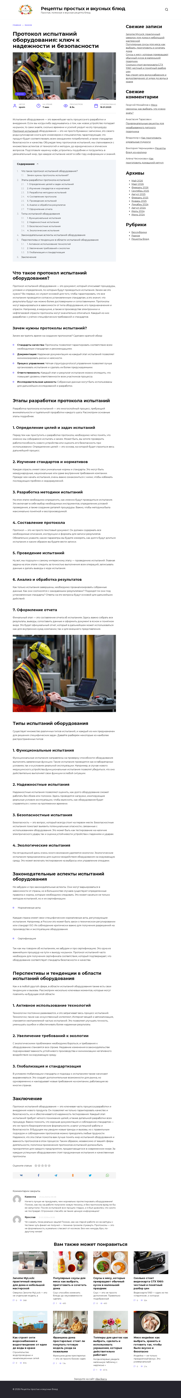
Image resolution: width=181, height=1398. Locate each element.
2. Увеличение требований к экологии (48, 248)
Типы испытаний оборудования (40, 213)
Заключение (28, 257)
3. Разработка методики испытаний (46, 192)
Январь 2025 (139, 201)
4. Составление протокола (41, 196)
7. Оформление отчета (39, 209)
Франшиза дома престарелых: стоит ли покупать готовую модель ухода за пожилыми (69, 1344)
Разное (20, 94)
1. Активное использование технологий (49, 244)
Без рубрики (139, 232)
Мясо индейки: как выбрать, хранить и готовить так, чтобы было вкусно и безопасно (148, 1344)
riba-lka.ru (101, 1379)
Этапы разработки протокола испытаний (45, 180)
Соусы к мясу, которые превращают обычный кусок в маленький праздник (147, 58)
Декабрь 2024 (140, 204)
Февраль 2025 (140, 197)
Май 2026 (137, 180)
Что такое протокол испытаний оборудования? (49, 171)
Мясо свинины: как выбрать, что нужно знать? (145, 109)
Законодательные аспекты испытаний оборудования (53, 235)
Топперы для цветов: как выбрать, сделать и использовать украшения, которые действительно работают (110, 1346)
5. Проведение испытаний (42, 201)
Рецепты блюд (140, 239)
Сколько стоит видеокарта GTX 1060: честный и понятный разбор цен (146, 68)
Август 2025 (139, 194)
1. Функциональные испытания (44, 218)
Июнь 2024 (138, 214)
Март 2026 (138, 184)
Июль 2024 (138, 211)
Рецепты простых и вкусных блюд (83, 8)
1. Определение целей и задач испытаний (50, 184)
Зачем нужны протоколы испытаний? (48, 175)
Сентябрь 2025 (140, 191)
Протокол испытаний (25, 131)
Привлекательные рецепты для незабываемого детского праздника (145, 127)
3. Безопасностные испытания (44, 226)
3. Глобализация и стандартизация (46, 252)
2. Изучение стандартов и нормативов (48, 188)
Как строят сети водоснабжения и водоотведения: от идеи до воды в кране (147, 78)
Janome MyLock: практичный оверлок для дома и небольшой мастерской (145, 37)
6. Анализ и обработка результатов (46, 205)
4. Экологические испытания (43, 230)
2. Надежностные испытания (43, 222)
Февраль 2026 (140, 187)
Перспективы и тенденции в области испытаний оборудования (60, 240)
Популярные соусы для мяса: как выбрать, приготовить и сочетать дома (145, 48)
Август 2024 (139, 208)
